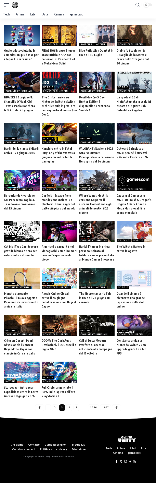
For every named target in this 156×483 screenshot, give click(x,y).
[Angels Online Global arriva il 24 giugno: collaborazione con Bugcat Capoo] (59, 278)
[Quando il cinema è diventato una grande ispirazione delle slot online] (134, 278)
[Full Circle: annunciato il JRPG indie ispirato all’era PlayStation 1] (59, 372)
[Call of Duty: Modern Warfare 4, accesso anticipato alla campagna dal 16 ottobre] (97, 325)
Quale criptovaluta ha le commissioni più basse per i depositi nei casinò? (21, 55)
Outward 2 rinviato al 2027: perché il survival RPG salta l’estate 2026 (132, 153)
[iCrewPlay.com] (15, 5)
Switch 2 (86, 44)
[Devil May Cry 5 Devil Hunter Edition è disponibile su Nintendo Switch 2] (97, 82)
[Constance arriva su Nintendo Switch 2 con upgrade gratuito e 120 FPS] (134, 325)
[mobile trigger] (7, 5)
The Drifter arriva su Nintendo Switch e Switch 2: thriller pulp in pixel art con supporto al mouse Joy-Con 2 (59, 106)
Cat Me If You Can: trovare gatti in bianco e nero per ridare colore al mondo (21, 251)
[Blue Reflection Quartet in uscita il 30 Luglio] (97, 35)
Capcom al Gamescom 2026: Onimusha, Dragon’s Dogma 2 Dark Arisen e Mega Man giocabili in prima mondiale (134, 204)
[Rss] (134, 461)
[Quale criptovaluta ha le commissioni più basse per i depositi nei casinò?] (22, 35)
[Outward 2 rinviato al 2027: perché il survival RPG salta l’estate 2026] (134, 133)
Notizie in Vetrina (17, 287)
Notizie (10, 44)
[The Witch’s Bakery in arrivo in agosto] (134, 231)
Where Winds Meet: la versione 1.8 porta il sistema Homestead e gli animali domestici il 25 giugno (95, 204)
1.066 (93, 407)
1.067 (105, 407)
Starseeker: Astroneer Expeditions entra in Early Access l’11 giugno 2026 (21, 392)
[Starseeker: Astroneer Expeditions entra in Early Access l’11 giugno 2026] (22, 372)
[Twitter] (120, 461)
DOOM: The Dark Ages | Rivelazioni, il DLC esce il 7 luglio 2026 (59, 345)
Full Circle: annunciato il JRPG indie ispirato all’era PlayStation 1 (58, 392)
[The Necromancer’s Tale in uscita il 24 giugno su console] (97, 278)
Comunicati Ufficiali (56, 44)
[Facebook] (116, 461)
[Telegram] (130, 461)
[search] (137, 4)
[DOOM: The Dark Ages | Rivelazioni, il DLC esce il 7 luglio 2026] (59, 325)
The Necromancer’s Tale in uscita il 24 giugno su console (95, 298)
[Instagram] (125, 461)
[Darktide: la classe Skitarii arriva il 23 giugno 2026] (22, 133)
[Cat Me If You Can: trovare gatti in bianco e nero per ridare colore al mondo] (22, 231)
